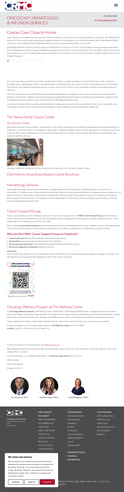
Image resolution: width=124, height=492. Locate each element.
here (103, 254)
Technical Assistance (75, 434)
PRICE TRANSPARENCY (47, 419)
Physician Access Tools (106, 427)
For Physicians (104, 412)
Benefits (71, 427)
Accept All (47, 482)
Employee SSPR (74, 445)
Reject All (31, 482)
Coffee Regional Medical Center (22, 6)
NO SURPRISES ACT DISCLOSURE (65, 481)
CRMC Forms (102, 423)
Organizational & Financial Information (76, 456)
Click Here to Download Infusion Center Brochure (43, 174)
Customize (15, 482)
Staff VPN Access (103, 419)
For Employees (75, 412)
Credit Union (72, 430)
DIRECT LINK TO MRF (46, 430)
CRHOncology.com (51, 345)
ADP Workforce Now (76, 416)
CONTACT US (44, 434)
